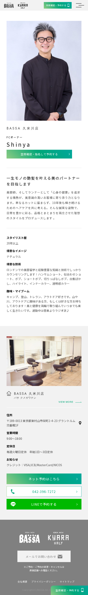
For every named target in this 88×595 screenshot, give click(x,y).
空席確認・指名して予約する (39, 154)
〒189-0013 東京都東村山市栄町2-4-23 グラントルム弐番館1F (41, 423)
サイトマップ (67, 581)
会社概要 (22, 581)
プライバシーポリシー (43, 581)
